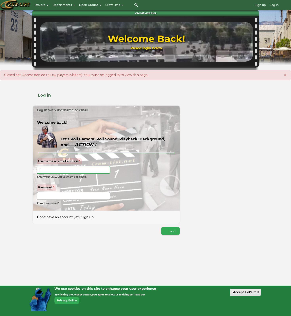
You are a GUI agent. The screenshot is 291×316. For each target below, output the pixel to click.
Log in (274, 5)
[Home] (15, 5)
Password (46, 187)
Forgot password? (48, 203)
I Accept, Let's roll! (245, 292)
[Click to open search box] (136, 5)
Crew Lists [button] (113, 5)
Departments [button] (62, 5)
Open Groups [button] (89, 5)
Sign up (260, 5)
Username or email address (59, 161)
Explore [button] (40, 5)
